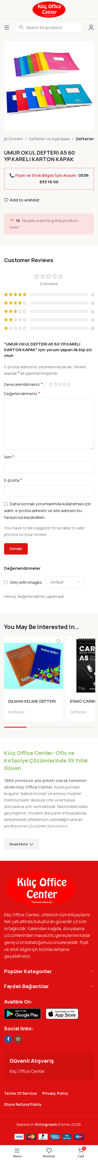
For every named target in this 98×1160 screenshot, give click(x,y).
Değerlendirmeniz (22, 393)
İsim (9, 457)
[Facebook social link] (8, 1039)
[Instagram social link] (18, 1039)
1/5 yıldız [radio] (51, 384)
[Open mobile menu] (6, 27)
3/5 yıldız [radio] (59, 384)
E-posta (13, 480)
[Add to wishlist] (58, 641)
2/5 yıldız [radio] (55, 384)
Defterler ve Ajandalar (49, 139)
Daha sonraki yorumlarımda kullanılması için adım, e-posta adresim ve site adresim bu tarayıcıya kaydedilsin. (47, 510)
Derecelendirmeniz (23, 384)
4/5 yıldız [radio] (64, 384)
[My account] (91, 27)
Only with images (26, 582)
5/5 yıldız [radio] (68, 384)
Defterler (85, 139)
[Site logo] (49, 9)
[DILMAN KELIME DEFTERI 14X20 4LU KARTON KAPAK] (33, 666)
